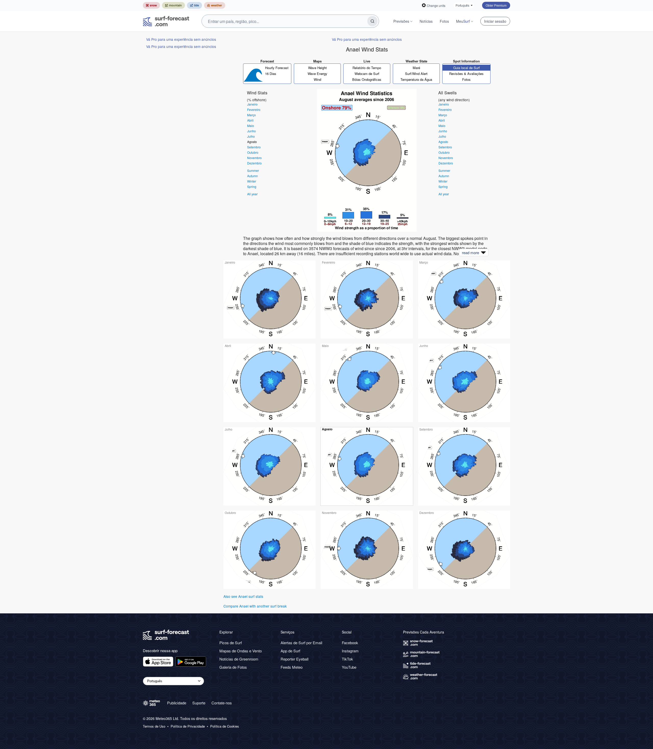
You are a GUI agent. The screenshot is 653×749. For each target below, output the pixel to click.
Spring (251, 186)
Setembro (254, 147)
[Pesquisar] (372, 21)
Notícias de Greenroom (238, 659)
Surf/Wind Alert (416, 73)
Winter (251, 181)
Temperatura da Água (416, 79)
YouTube (349, 667)
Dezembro (254, 163)
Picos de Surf (230, 642)
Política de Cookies (224, 726)
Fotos (444, 21)
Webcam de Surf (367, 73)
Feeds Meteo (292, 667)
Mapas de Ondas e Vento (240, 650)
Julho (251, 136)
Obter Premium (496, 5)
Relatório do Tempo (367, 67)
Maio (250, 125)
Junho (251, 131)
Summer (253, 170)
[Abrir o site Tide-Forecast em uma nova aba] (194, 5)
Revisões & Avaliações (466, 73)
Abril (250, 120)
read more (470, 252)
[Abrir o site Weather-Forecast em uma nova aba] (214, 5)
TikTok (347, 659)
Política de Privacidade (188, 726)
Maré (416, 67)
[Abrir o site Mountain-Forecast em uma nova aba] (173, 5)
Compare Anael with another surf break (255, 606)
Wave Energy (317, 73)
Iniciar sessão (495, 21)
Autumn (252, 176)
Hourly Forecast (276, 67)
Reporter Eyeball (294, 659)
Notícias (426, 21)
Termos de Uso (154, 726)
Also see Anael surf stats (243, 596)
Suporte (198, 702)
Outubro (252, 152)
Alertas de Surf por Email (301, 642)
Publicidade (176, 702)
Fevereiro (253, 109)
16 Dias (270, 73)
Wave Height (317, 67)
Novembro (254, 158)
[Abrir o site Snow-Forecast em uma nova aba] (151, 5)
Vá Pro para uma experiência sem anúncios (181, 39)
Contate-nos (221, 702)
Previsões (401, 21)
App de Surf (290, 650)
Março (251, 115)
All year (252, 194)
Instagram (350, 650)
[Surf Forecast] (166, 21)
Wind (317, 79)
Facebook (350, 642)
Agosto (252, 141)
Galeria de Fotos (233, 667)
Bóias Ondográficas (366, 79)
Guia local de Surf (466, 67)
